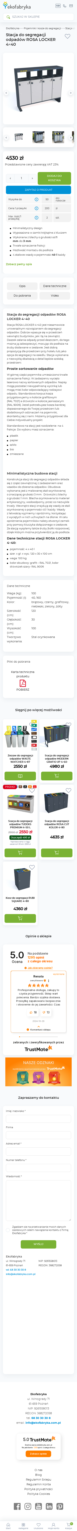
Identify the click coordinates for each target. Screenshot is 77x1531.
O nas (38, 1470)
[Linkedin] (49, 1506)
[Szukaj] (8, 16)
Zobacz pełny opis (19, 264)
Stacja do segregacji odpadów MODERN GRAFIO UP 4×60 (57, 758)
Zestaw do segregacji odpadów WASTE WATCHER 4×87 (20, 758)
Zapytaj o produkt (38, 190)
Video (55, 295)
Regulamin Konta (38, 1484)
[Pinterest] (59, 1506)
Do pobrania (22, 295)
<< (6, 137)
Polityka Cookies (38, 1494)
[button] (56, 776)
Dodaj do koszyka (54, 178)
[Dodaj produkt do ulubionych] (67, 36)
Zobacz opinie (38, 1453)
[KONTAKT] (71, 5)
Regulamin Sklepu (38, 1479)
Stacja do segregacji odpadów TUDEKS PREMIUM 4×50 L (20, 824)
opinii (40, 959)
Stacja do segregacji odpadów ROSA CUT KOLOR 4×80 (56, 824)
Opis (22, 286)
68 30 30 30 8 (41, 1418)
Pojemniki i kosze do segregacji (42, 28)
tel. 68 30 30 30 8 (16, 1270)
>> (70, 137)
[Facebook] (17, 1506)
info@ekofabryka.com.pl (20, 1274)
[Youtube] (38, 1506)
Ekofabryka (12, 28)
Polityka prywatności (38, 1489)
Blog (38, 1475)
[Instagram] (27, 1506)
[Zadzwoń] (65, 5)
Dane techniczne (54, 286)
